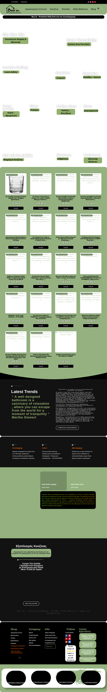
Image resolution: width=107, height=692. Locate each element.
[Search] (100, 9)
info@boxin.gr (24, 2)
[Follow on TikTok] (90, 2)
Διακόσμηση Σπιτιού (36, 9)
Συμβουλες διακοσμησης (67, 427)
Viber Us (49, 646)
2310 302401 (15, 2)
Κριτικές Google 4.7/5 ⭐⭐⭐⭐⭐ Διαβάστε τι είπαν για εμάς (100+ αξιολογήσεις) (70, 653)
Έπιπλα (66, 9)
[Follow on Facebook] (88, 2)
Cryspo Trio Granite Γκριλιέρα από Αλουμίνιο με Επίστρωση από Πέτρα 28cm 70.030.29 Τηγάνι (31, 566)
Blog (93, 9)
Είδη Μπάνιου (80, 9)
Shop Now (45, 487)
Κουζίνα (54, 9)
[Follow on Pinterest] (95, 2)
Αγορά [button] (16, 208)
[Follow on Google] (69, 642)
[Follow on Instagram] (93, 2)
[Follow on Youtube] (66, 642)
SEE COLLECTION (31, 603)
